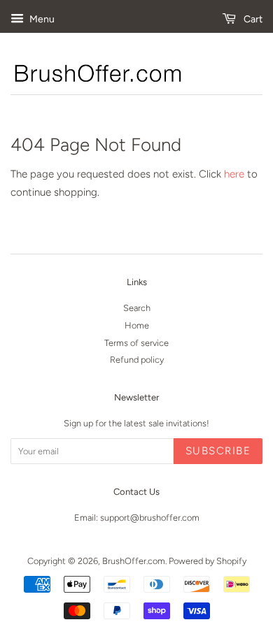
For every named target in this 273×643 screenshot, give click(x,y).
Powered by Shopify (207, 561)
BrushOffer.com (133, 561)
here (234, 174)
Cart (251, 18)
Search (136, 308)
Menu (41, 18)
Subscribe (218, 451)
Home (137, 325)
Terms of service (136, 343)
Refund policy (137, 359)
